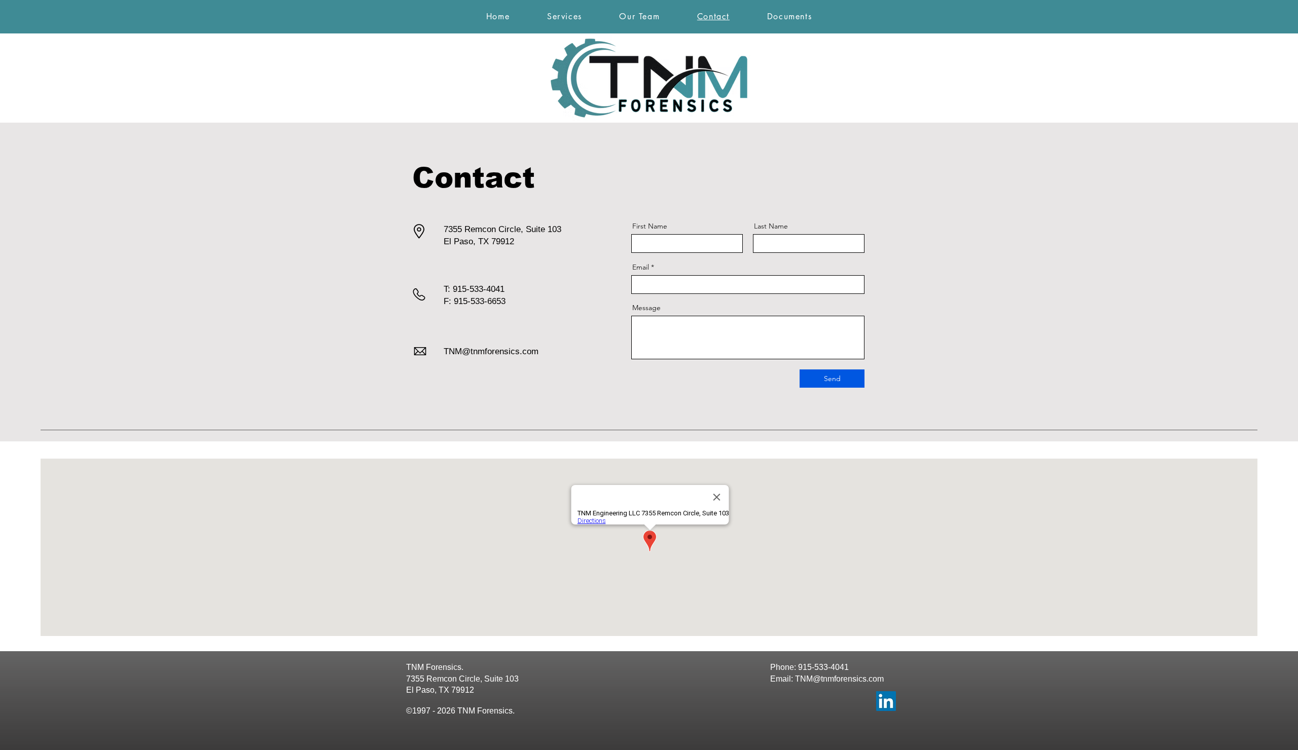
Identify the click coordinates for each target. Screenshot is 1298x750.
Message (646, 307)
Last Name (771, 226)
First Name (649, 226)
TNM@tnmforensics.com (491, 351)
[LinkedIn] (886, 701)
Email (640, 267)
